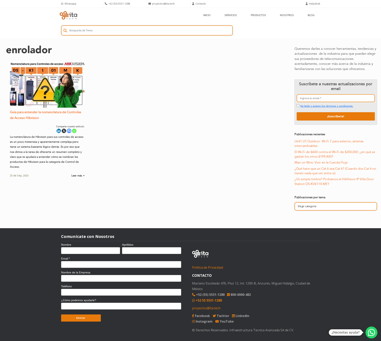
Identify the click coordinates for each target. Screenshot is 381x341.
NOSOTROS (287, 15)
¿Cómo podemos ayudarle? (78, 300)
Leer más (77, 176)
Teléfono (66, 286)
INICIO (207, 15)
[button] (371, 332)
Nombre (66, 244)
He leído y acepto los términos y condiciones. (326, 106)
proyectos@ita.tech (206, 308)
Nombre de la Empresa (75, 272)
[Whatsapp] (74, 131)
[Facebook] (69, 131)
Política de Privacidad (207, 267)
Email (65, 258)
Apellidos (127, 244)
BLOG (311, 15)
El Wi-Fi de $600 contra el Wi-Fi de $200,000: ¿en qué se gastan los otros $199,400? (334, 154)
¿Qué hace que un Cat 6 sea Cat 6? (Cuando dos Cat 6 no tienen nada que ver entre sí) (335, 171)
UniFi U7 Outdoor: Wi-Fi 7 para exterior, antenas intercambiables (329, 143)
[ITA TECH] (68, 15)
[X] (64, 131)
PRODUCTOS (258, 15)
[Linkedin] (59, 131)
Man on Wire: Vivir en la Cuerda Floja (320, 162)
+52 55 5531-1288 (208, 300)
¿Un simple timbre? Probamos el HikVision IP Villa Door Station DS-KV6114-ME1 (334, 181)
